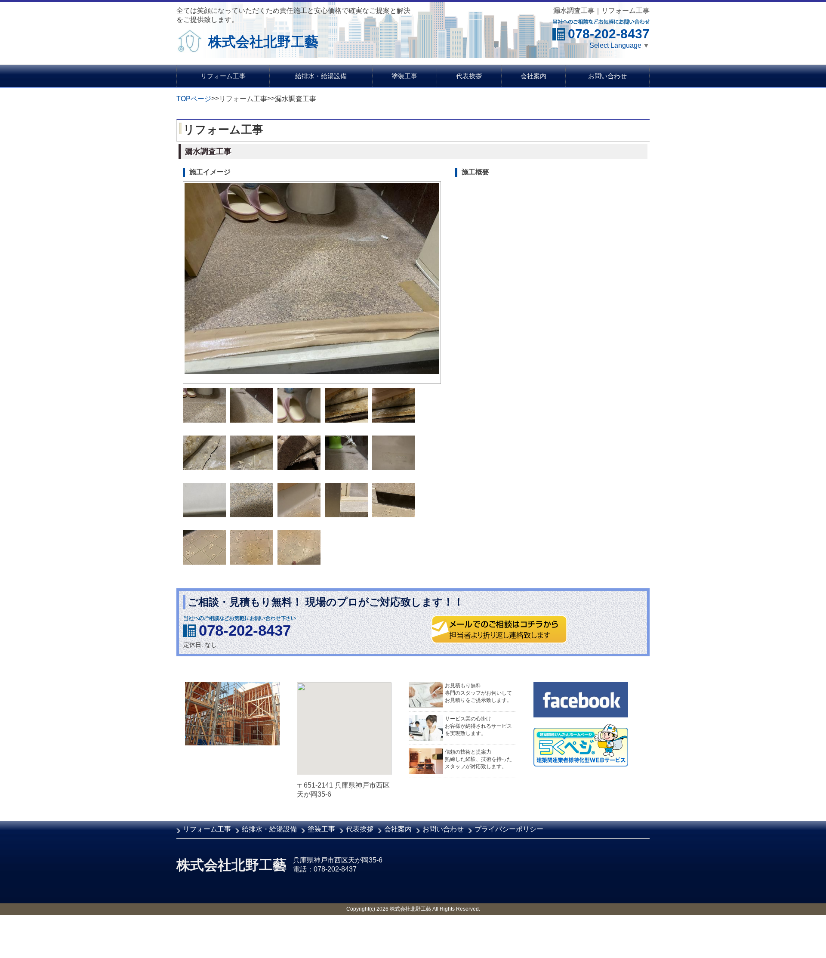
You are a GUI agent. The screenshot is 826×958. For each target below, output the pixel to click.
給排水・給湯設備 (321, 76)
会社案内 (533, 76)
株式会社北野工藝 (263, 41)
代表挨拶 (469, 76)
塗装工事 (404, 76)
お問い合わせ (607, 76)
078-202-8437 (245, 630)
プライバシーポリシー (509, 829)
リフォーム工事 (223, 76)
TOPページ (193, 98)
